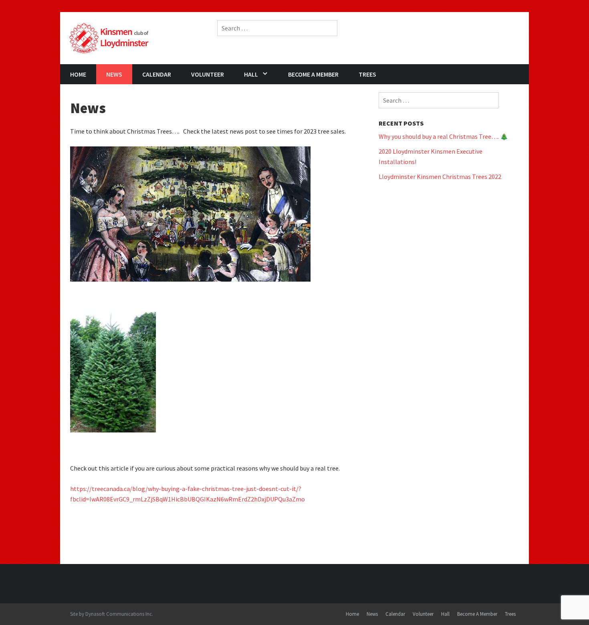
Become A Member (313, 74)
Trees (367, 74)
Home (78, 74)
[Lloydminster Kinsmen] (108, 37)
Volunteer (207, 74)
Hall (251, 74)
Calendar (156, 74)
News (114, 74)
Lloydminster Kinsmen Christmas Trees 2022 (440, 176)
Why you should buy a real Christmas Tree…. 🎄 (443, 136)
